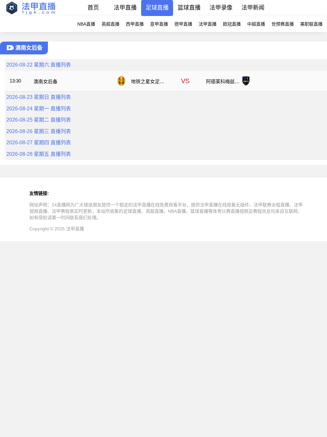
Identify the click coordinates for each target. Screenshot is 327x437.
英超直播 (110, 24)
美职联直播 (311, 24)
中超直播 (256, 24)
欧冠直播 (232, 24)
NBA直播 (86, 24)
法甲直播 (125, 7)
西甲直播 (135, 24)
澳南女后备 (45, 81)
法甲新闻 (252, 7)
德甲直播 (183, 24)
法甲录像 (220, 7)
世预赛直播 (282, 24)
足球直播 (157, 7)
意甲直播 (159, 24)
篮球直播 (189, 7)
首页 (93, 7)
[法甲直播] (30, 14)
